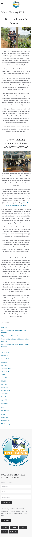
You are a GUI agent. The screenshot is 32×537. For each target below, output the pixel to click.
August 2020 (5, 371)
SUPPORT (6, 520)
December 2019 (5, 397)
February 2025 (5, 355)
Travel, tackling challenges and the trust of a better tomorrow (16, 143)
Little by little (5, 327)
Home (5, 527)
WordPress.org (5, 424)
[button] (2, 3)
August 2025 (5, 352)
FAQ (4, 531)
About (14, 527)
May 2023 (4, 362)
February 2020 (5, 390)
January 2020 (5, 393)
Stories (3, 407)
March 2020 (4, 387)
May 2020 (4, 381)
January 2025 (5, 359)
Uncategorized (5, 410)
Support (13, 531)
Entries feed (4, 417)
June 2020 (4, 378)
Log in (3, 414)
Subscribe (6, 502)
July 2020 (4, 374)
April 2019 (4, 400)
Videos (23, 527)
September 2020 (5, 368)
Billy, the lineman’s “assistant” (9, 336)
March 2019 (4, 403)
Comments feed (5, 420)
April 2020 (4, 384)
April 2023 (4, 365)
